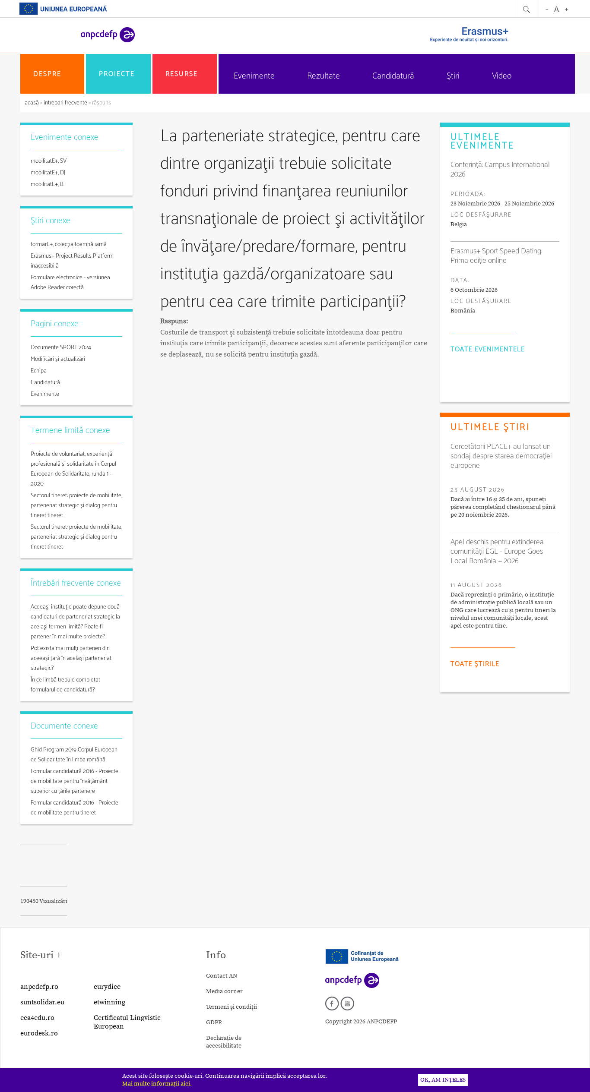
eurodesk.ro (39, 1033)
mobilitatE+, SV (49, 161)
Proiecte (117, 74)
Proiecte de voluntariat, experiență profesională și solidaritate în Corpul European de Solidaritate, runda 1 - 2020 (73, 469)
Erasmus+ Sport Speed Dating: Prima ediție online (496, 256)
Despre (47, 74)
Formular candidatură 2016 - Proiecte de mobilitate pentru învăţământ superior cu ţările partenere (74, 781)
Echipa (39, 371)
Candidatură (393, 76)
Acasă (32, 103)
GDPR (214, 1022)
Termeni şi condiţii (231, 1007)
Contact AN (221, 976)
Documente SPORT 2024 (61, 348)
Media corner (224, 991)
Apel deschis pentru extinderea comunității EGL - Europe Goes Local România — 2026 (497, 551)
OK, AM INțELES (443, 1080)
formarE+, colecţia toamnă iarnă (69, 244)
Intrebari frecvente (65, 103)
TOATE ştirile (474, 664)
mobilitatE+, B (47, 184)
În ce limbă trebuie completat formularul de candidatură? (65, 685)
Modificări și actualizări (58, 359)
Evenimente (254, 76)
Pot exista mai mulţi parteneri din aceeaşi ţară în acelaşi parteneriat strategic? (71, 658)
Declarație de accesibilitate (223, 1042)
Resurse (181, 74)
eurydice (107, 986)
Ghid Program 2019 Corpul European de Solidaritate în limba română (74, 755)
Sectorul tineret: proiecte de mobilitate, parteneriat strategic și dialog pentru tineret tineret (76, 506)
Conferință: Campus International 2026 (500, 169)
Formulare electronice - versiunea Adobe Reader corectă (70, 283)
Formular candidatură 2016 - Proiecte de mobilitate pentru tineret (74, 808)
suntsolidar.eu (42, 1002)
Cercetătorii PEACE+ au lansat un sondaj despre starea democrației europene (501, 456)
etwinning (109, 1002)
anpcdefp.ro (39, 986)
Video (501, 76)
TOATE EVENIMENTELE (487, 349)
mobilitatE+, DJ (48, 173)
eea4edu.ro (37, 1017)
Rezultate (323, 76)
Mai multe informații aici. (157, 1084)
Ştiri (453, 76)
